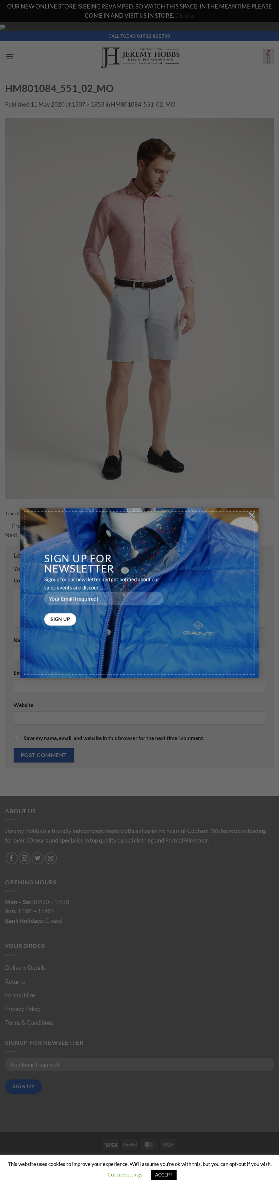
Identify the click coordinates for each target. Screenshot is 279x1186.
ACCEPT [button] (164, 1174)
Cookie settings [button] (125, 1174)
